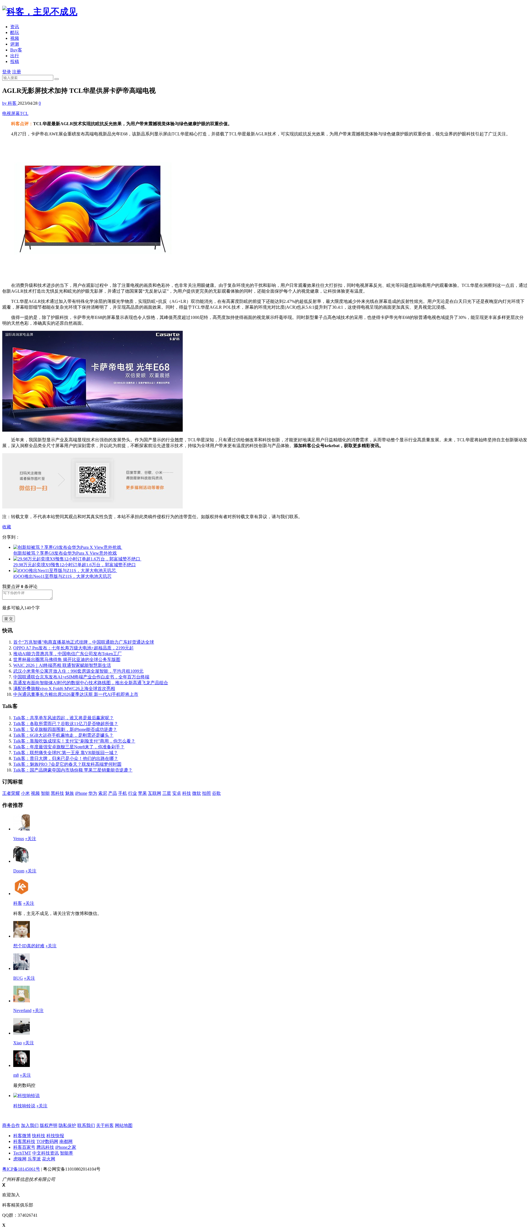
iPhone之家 (65, 1147)
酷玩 (14, 32)
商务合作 (11, 1125)
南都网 (66, 1141)
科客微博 (22, 1135)
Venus (18, 838)
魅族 (69, 793)
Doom (18, 871)
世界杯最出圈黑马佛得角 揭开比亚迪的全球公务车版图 (66, 659)
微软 (196, 793)
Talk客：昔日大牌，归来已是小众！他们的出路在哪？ (65, 758)
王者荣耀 (11, 793)
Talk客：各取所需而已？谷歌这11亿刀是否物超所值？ (65, 723)
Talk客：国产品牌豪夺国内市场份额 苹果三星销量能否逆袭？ (72, 770)
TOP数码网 (47, 1141)
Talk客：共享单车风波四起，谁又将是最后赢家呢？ (63, 717)
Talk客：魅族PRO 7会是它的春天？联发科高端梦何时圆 (67, 764)
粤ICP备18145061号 (21, 1169)
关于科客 (105, 1125)
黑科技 (57, 793)
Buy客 (16, 50)
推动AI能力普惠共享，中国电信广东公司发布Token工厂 (67, 653)
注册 (16, 71)
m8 (16, 1075)
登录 (6, 71)
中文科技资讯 (45, 1153)
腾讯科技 (45, 1147)
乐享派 (34, 1158)
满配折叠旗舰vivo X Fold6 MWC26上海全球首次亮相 (64, 688)
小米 (25, 793)
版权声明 (48, 1125)
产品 (112, 793)
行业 (132, 793)
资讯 (14, 26)
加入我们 (30, 1125)
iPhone (81, 793)
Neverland (22, 1010)
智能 (45, 793)
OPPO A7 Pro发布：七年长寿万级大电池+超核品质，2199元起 (73, 648)
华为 (92, 793)
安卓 (176, 793)
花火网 (48, 1158)
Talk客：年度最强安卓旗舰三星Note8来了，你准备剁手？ (68, 746)
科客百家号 (24, 1147)
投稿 (14, 61)
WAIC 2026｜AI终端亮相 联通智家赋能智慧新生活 (62, 665)
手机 (122, 793)
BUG (18, 978)
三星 (166, 793)
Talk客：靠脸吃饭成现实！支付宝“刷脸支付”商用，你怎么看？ (74, 741)
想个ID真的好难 (28, 945)
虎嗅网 (19, 1158)
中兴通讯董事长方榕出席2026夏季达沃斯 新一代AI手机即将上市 (75, 694)
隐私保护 (67, 1125)
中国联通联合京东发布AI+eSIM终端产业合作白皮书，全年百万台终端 (81, 677)
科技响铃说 (24, 1105)
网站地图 (123, 1125)
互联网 (154, 793)
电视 (6, 113)
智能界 (66, 1153)
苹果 (142, 793)
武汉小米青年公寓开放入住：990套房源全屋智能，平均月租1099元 (78, 671)
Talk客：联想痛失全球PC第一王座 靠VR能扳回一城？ (65, 752)
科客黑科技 (24, 1141)
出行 (14, 55)
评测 (14, 44)
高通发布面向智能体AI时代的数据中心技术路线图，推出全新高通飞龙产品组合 (90, 682)
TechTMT (22, 1153)
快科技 (38, 1135)
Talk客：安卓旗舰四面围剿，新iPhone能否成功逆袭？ (65, 729)
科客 (17, 903)
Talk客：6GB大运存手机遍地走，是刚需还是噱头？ (63, 735)
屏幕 (15, 113)
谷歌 (216, 793)
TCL (24, 113)
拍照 (206, 793)
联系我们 (86, 1125)
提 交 (8, 619)
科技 (186, 793)
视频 (14, 38)
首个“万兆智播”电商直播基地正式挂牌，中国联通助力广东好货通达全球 (83, 642)
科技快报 (55, 1135)
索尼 (102, 793)
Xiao (17, 1042)
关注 (30, 838)
